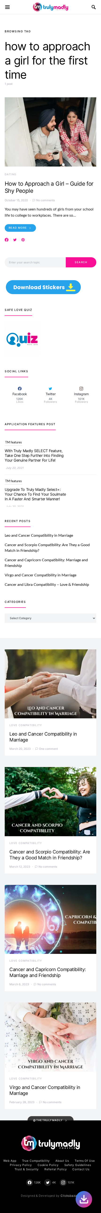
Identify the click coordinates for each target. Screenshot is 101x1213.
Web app (9, 1160)
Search (81, 262)
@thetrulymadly (48, 1120)
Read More (18, 227)
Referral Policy (55, 1169)
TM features (13, 442)
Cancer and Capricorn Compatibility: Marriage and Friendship (47, 972)
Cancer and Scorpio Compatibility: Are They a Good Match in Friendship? (49, 855)
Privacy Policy (21, 1165)
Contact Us (80, 1169)
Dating (10, 174)
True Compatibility (36, 1160)
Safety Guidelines (77, 1165)
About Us (62, 1160)
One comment (48, 748)
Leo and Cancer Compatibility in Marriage (39, 535)
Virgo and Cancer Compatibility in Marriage (40, 575)
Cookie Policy (48, 1165)
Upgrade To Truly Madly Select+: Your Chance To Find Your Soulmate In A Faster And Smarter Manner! (35, 455)
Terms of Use (85, 1160)
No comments (45, 200)
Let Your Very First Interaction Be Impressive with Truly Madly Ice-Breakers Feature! (32, 494)
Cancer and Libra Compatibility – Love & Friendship (47, 585)
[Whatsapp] (84, 1199)
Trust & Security (27, 1169)
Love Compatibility (25, 725)
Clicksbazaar (70, 1195)
